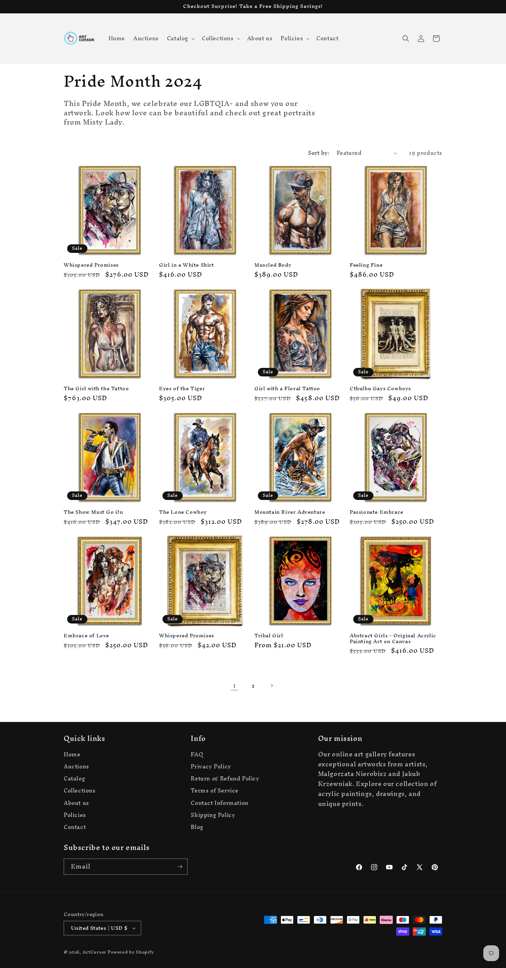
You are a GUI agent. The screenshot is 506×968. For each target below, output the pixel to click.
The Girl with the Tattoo (96, 389)
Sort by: (319, 153)
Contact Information (219, 803)
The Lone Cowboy (183, 512)
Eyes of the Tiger (182, 389)
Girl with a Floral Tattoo (287, 389)
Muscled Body (272, 265)
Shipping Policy (213, 815)
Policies (75, 815)
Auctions (76, 766)
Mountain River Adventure (289, 512)
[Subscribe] (179, 867)
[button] (180, 38)
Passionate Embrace (376, 512)
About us (76, 803)
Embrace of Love (86, 636)
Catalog (74, 779)
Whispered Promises (91, 265)
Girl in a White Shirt (186, 265)
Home (72, 755)
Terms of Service (215, 791)
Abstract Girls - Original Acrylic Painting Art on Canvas (393, 639)
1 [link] (234, 685)
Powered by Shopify (131, 952)
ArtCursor (94, 952)
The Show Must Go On (93, 512)
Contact (75, 827)
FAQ (197, 755)
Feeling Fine (366, 265)
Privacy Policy (211, 766)
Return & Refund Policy (225, 779)
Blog (197, 827)
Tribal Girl (268, 636)
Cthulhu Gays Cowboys (380, 389)
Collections (80, 791)
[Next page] (271, 685)
